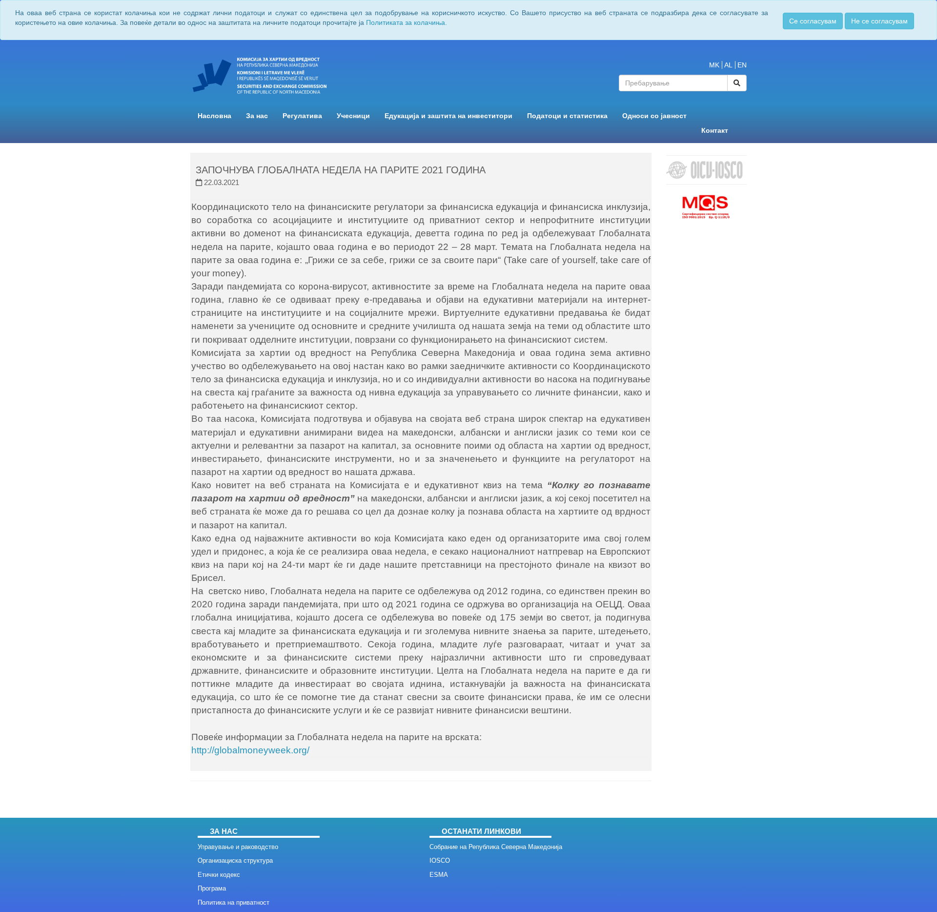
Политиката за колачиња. (406, 22)
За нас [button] (257, 116)
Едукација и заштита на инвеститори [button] (448, 116)
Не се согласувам (879, 21)
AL (728, 65)
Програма (212, 888)
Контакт (714, 130)
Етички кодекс (219, 874)
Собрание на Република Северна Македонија (495, 846)
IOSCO (439, 860)
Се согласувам (812, 21)
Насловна (214, 116)
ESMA (438, 874)
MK (714, 65)
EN (742, 65)
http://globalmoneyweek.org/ (250, 750)
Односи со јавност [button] (654, 116)
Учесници (353, 116)
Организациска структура (235, 860)
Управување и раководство (238, 846)
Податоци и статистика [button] (567, 116)
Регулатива (302, 116)
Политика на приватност (233, 902)
